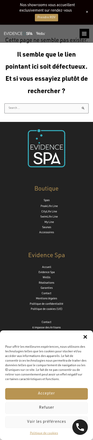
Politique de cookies (44, 433)
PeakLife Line (49, 206)
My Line (49, 222)
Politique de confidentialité (46, 304)
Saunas (46, 227)
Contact (46, 293)
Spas (47, 200)
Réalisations (46, 283)
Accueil (46, 267)
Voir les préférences (46, 422)
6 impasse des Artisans (46, 327)
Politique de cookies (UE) (47, 309)
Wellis (46, 277)
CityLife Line (49, 211)
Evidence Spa (46, 272)
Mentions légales (46, 298)
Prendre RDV (46, 17)
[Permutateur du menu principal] (84, 33)
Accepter (46, 394)
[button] (85, 336)
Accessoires (46, 232)
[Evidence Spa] (24, 33)
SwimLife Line (49, 216)
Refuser (46, 408)
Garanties (47, 288)
